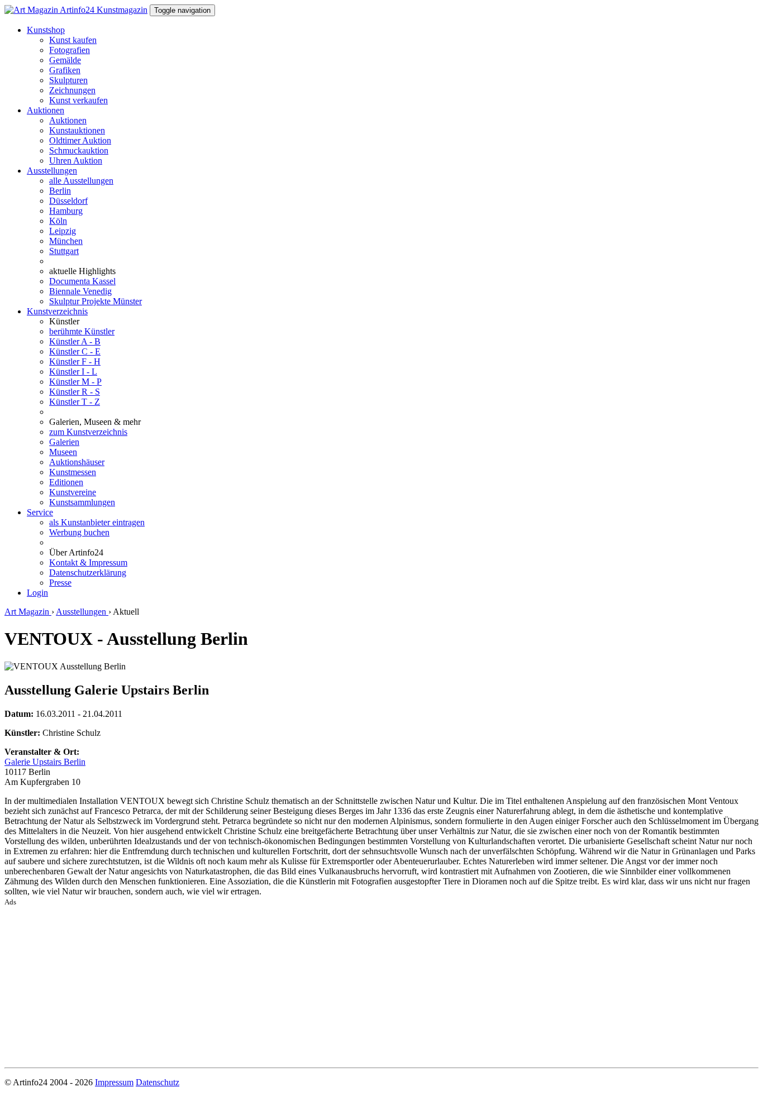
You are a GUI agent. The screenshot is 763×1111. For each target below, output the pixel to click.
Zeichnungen (72, 90)
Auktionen (45, 110)
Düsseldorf (68, 200)
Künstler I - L (73, 371)
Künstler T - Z (74, 401)
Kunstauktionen (77, 130)
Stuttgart (64, 251)
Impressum (114, 1082)
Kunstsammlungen (82, 502)
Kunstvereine (72, 492)
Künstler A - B (75, 341)
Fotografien (69, 50)
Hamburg (66, 211)
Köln (58, 221)
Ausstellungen (52, 170)
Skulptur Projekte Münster (95, 301)
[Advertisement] (339, 985)
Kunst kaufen (73, 40)
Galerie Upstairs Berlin (44, 762)
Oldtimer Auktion (80, 140)
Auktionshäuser (76, 462)
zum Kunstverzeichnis (88, 432)
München (66, 241)
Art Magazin (27, 611)
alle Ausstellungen (81, 180)
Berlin (60, 190)
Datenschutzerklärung (87, 572)
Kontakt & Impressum (88, 562)
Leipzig (62, 231)
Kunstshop (46, 30)
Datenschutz (157, 1082)
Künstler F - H (75, 361)
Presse (60, 582)
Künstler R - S (74, 391)
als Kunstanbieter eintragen (97, 522)
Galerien (64, 442)
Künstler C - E (75, 351)
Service (40, 512)
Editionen (66, 482)
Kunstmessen (72, 472)
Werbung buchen (79, 532)
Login (37, 592)
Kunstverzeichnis (57, 311)
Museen (63, 452)
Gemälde (65, 60)
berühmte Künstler (82, 331)
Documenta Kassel (82, 281)
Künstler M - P (75, 381)
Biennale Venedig (80, 291)
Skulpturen (68, 80)
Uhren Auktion (75, 160)
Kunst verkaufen (78, 100)
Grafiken (64, 70)
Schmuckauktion (78, 150)
